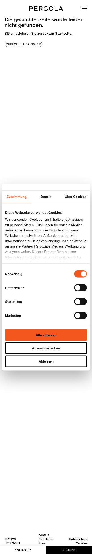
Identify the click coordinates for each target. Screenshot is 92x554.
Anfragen (23, 550)
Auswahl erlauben (46, 348)
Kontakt (43, 535)
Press (42, 543)
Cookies (81, 543)
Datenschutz (78, 539)
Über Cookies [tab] (75, 196)
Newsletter (46, 539)
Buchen (69, 550)
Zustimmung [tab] (17, 196)
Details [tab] (46, 196)
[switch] (80, 287)
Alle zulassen (46, 335)
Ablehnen (46, 361)
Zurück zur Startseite (23, 44)
